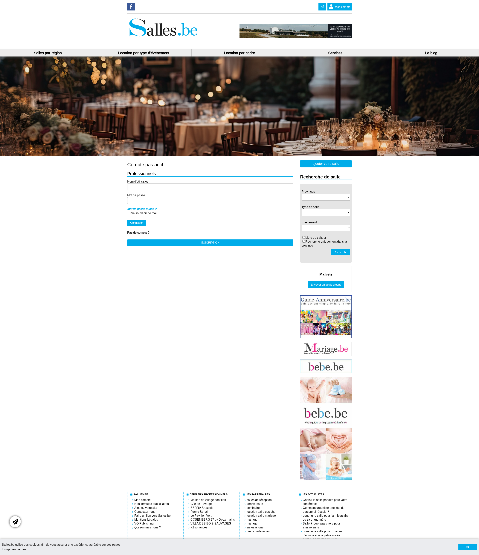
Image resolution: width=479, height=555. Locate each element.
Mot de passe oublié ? (141, 209)
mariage (252, 520)
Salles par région (48, 53)
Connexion (136, 222)
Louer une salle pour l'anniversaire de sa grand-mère (326, 518)
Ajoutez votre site (145, 508)
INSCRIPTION (210, 242)
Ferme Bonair (199, 512)
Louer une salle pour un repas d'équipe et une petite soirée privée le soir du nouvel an (322, 535)
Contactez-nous (144, 512)
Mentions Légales (146, 520)
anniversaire (255, 504)
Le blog (431, 53)
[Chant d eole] (296, 37)
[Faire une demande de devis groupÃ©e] (15, 521)
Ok (468, 547)
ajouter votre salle (326, 164)
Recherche (340, 252)
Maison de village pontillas (208, 500)
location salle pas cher (261, 512)
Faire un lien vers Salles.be (152, 516)
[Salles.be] (163, 37)
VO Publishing (144, 523)
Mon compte (342, 6)
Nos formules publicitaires (151, 504)
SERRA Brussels (201, 508)
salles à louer (255, 527)
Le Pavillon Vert (200, 516)
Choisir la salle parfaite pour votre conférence (325, 502)
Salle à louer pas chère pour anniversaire (321, 525)
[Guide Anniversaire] (326, 337)
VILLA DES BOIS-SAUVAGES (210, 523)
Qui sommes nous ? (147, 527)
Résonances (198, 527)
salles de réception (259, 500)
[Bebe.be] (326, 372)
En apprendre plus (14, 549)
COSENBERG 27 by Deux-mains (212, 520)
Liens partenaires (258, 531)
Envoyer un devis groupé (326, 284)
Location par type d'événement (143, 53)
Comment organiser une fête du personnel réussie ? (323, 510)
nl (322, 6)
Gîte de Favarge (201, 504)
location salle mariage (261, 516)
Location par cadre (239, 53)
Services (335, 53)
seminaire (253, 508)
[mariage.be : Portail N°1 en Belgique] (326, 355)
